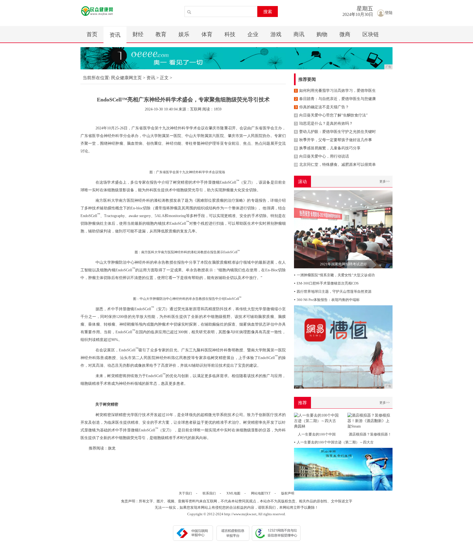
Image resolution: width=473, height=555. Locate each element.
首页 (91, 34)
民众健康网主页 (126, 77)
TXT (267, 493)
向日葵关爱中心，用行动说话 (322, 156)
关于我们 (185, 493)
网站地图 (257, 493)
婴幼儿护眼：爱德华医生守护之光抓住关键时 (335, 132)
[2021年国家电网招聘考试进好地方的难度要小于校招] (343, 229)
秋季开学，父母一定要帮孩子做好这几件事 (333, 140)
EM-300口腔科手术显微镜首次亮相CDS (326, 283)
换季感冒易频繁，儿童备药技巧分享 (327, 148)
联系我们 (209, 493)
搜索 (267, 11)
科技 (229, 34)
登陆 (389, 13)
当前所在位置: (96, 77)
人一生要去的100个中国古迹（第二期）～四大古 (334, 442)
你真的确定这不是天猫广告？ (322, 107)
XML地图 (233, 493)
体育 (206, 34)
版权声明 (287, 493)
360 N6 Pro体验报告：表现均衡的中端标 (327, 300)
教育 (160, 34)
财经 (137, 34)
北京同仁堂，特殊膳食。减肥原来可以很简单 (335, 165)
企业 (252, 34)
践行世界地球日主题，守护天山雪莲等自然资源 (332, 291)
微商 (344, 34)
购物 (321, 34)
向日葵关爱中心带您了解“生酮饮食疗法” (331, 115)
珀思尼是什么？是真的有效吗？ (324, 123)
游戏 (275, 34)
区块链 (370, 34)
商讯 (298, 34)
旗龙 (112, 448)
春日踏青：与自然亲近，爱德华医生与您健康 (335, 99)
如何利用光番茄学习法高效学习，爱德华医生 (335, 91)
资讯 (114, 35)
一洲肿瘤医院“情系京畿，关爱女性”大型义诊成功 (334, 275)
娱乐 (183, 34)
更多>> (384, 181)
